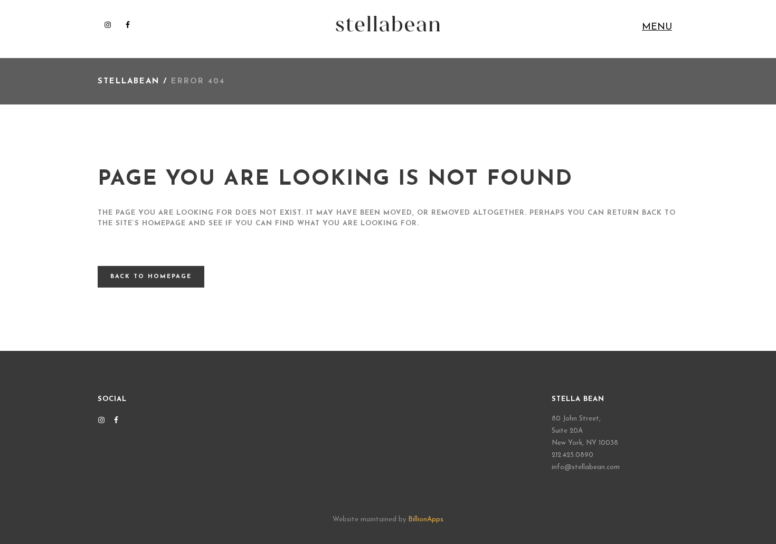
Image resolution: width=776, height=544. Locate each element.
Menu (657, 27)
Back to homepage (151, 277)
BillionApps (425, 519)
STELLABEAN (128, 81)
